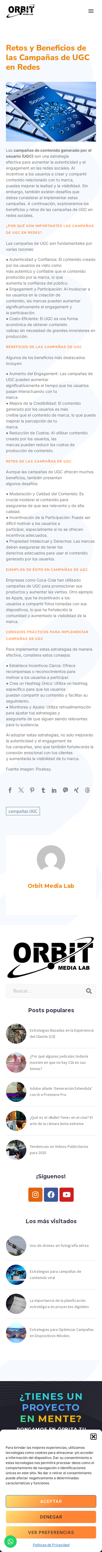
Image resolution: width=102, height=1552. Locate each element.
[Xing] (76, 790)
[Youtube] (67, 1195)
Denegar (51, 1517)
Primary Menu (91, 11)
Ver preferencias (51, 1532)
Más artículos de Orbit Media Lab (52, 901)
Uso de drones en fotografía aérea (59, 1245)
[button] (93, 1436)
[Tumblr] (43, 790)
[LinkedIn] (54, 790)
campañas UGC (22, 811)
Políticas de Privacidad (51, 1545)
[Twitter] (21, 790)
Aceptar (51, 1501)
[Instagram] (35, 1195)
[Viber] (65, 790)
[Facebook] (10, 790)
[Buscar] (89, 991)
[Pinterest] (32, 790)
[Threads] (87, 790)
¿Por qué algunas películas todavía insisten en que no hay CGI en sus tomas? (59, 1062)
